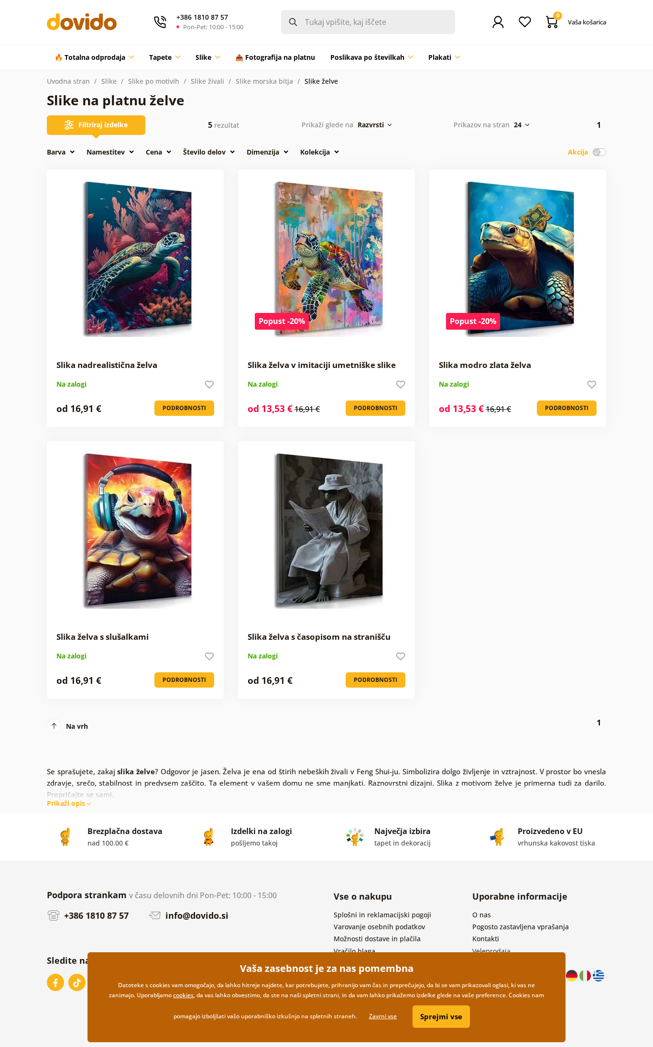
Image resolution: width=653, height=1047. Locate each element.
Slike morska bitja (264, 81)
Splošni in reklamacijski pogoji (382, 914)
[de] (572, 975)
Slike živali (207, 81)
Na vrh (77, 726)
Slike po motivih (153, 81)
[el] (598, 975)
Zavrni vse (383, 1016)
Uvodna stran (68, 81)
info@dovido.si (196, 915)
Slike (109, 81)
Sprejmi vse (441, 1016)
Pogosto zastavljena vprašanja (520, 926)
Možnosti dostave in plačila (377, 938)
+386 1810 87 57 (95, 915)
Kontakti (485, 938)
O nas (481, 914)
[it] (586, 975)
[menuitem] (94, 57)
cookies (183, 995)
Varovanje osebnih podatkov (379, 926)
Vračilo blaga (354, 951)
